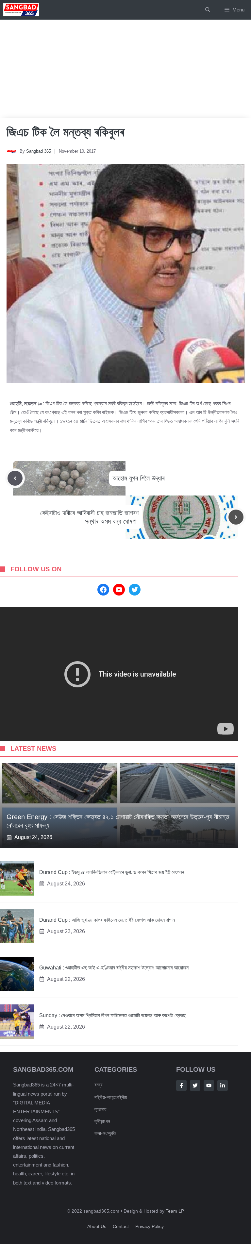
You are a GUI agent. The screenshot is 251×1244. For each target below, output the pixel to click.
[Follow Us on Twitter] (195, 1085)
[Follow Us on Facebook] (181, 1085)
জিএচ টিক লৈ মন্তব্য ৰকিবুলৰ (65, 132)
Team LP (175, 1211)
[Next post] (236, 517)
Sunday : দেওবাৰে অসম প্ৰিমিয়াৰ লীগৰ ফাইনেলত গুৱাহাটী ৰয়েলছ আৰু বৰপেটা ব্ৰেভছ (112, 1015)
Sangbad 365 (38, 151)
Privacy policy (149, 1226)
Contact (121, 1226)
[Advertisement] (125, 68)
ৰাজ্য (98, 1084)
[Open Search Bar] (207, 10)
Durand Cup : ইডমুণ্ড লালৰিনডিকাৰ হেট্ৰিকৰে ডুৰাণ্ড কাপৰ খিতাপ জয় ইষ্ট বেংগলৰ (111, 872)
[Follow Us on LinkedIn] (222, 1085)
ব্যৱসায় (100, 1109)
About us (96, 1226)
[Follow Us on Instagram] (209, 1085)
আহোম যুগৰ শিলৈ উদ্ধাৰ (139, 478)
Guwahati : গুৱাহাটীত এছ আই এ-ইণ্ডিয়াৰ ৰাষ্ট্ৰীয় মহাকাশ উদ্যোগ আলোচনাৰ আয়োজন (114, 967)
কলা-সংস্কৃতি (105, 1133)
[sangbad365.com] (21, 10)
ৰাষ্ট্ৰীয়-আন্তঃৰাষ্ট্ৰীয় (110, 1097)
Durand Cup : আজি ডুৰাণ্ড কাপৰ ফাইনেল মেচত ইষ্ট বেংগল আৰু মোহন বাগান (107, 920)
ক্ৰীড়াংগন (102, 1121)
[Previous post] (15, 478)
